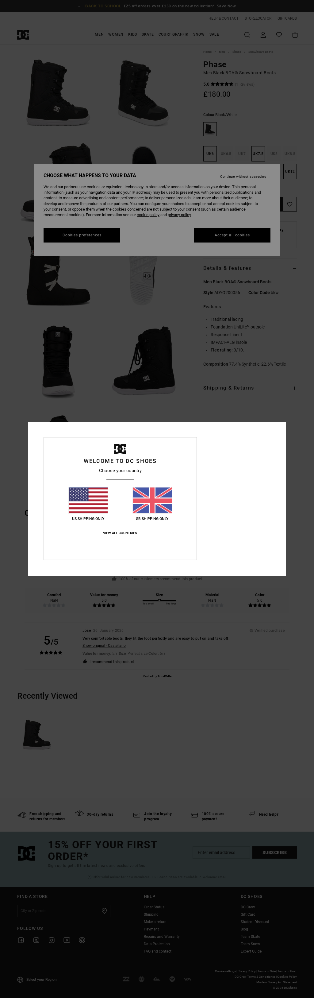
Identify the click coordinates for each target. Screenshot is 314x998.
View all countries (120, 533)
